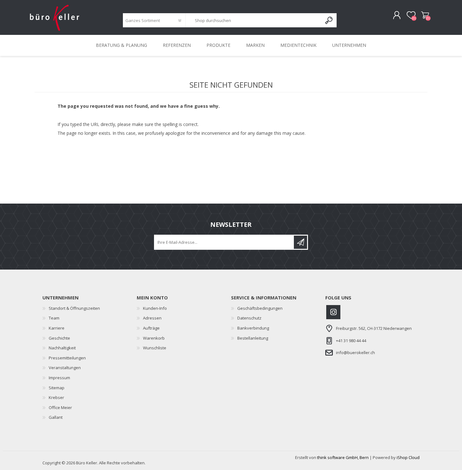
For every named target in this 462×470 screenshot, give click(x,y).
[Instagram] (333, 312)
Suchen (329, 20)
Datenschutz (249, 318)
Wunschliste (154, 348)
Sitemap (56, 388)
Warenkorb (425, 15)
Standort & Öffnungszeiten (74, 308)
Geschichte (59, 338)
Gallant (56, 417)
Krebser (56, 397)
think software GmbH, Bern (343, 457)
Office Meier (60, 407)
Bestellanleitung (252, 338)
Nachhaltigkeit (62, 348)
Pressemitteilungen (67, 358)
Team (54, 318)
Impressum (59, 377)
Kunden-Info (155, 308)
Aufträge (151, 328)
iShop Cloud (408, 457)
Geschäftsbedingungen (260, 308)
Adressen (152, 318)
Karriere (56, 328)
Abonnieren (300, 242)
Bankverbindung (253, 328)
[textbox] (253, 20)
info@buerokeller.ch (355, 352)
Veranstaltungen (65, 367)
